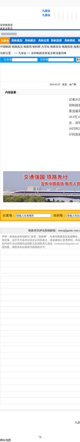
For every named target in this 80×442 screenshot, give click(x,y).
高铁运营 (43, 40)
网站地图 (5, 440)
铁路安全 (55, 46)
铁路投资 (67, 46)
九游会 (46, 10)
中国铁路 (5, 46)
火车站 (45, 46)
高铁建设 (30, 40)
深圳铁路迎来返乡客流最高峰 (48, 53)
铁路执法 (17, 46)
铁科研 (36, 46)
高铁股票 (56, 40)
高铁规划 (16, 40)
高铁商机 (69, 40)
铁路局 (27, 46)
